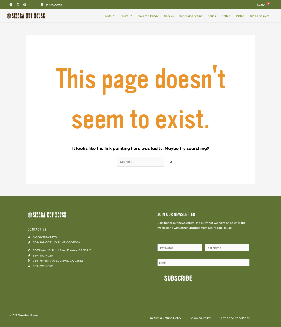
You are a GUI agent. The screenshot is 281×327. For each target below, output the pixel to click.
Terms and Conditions (234, 318)
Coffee (226, 16)
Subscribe (178, 278)
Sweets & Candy (147, 16)
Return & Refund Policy (165, 318)
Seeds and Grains (190, 16)
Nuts (108, 16)
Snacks (169, 16)
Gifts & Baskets (259, 16)
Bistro (240, 16)
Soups (212, 16)
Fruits (124, 16)
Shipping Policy (200, 318)
